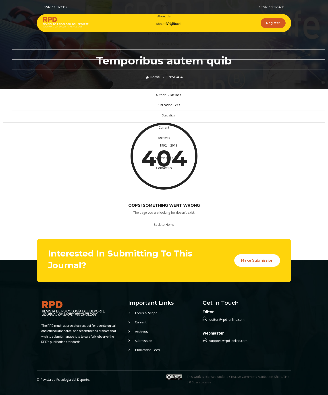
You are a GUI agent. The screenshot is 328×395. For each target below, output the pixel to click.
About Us (164, 16)
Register (273, 23)
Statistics (168, 115)
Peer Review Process (168, 85)
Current (164, 127)
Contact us (164, 168)
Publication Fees (168, 105)
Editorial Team (168, 44)
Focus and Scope (168, 64)
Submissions (164, 158)
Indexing (168, 74)
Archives (164, 138)
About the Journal (168, 24)
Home (164, 6)
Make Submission (257, 260)
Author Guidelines (168, 95)
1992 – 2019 (168, 145)
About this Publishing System (168, 34)
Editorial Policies (168, 54)
